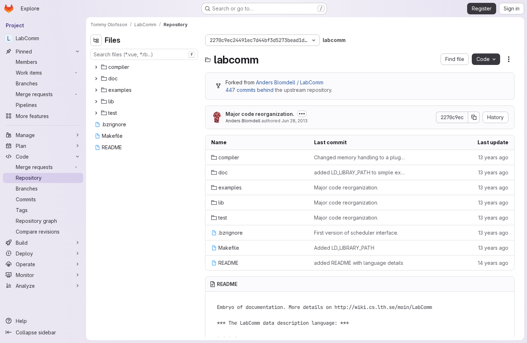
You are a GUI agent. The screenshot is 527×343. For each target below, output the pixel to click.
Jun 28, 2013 (294, 120)
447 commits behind (249, 90)
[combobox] (144, 54)
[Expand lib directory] (96, 101)
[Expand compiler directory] (96, 67)
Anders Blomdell (242, 120)
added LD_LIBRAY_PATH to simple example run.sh (359, 172)
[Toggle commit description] (302, 114)
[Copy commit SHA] (474, 117)
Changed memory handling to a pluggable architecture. (359, 157)
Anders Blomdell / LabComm (289, 82)
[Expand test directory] (96, 113)
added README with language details (358, 263)
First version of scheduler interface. (356, 233)
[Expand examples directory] (96, 90)
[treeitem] (145, 67)
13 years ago (493, 157)
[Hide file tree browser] (96, 40)
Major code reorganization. (259, 114)
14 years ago (493, 263)
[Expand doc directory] (96, 78)
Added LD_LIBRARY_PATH (344, 248)
